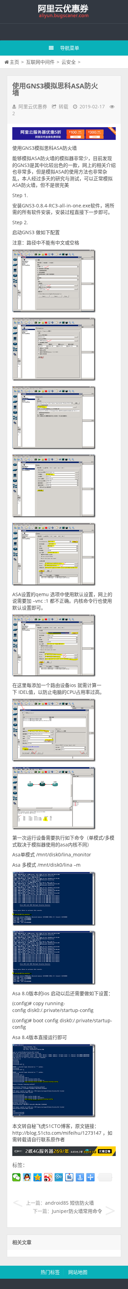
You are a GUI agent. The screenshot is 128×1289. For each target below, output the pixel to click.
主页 (14, 62)
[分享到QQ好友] (27, 1177)
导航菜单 (69, 48)
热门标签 (50, 1272)
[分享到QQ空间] (37, 1177)
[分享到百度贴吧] (69, 1177)
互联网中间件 (40, 62)
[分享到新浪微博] (48, 1177)
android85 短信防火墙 (69, 1203)
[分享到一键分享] (80, 1177)
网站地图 (77, 1272)
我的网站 (64, 11)
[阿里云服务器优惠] (64, 1154)
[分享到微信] (16, 1177)
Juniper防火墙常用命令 (77, 1211)
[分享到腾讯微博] (59, 1177)
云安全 (68, 62)
